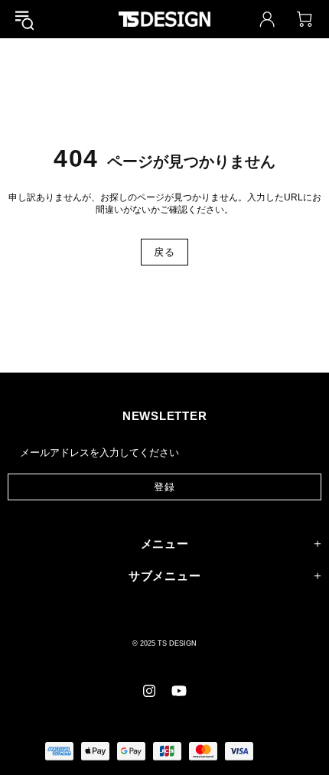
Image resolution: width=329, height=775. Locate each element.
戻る (164, 252)
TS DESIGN (164, 18)
